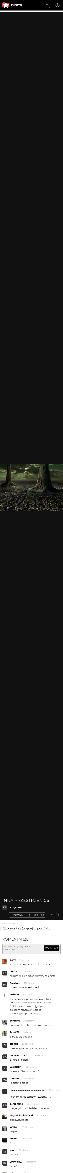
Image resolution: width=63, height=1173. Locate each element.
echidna (15, 1020)
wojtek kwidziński (21, 1115)
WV (5, 1068)
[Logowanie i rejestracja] (58, 5)
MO (5, 1079)
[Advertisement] (31, 43)
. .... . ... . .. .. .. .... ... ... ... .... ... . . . (27, 1089)
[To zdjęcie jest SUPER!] (30, 915)
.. (4, 1091)
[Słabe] (42, 915)
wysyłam (51, 948)
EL (4, 1045)
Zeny (13, 959)
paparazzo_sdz (19, 1055)
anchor (14, 1138)
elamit (14, 1043)
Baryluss (15, 983)
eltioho (14, 994)
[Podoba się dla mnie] (36, 915)
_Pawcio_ (16, 1161)
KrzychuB (16, 907)
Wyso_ (14, 1126)
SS (4, 1151)
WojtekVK (16, 1066)
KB (5, 907)
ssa (12, 1150)
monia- (14, 1078)
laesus (14, 971)
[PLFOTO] (12, 5)
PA (5, 1056)
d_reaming (16, 1103)
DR (5, 1105)
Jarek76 (15, 1032)
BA (5, 984)
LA (4, 973)
